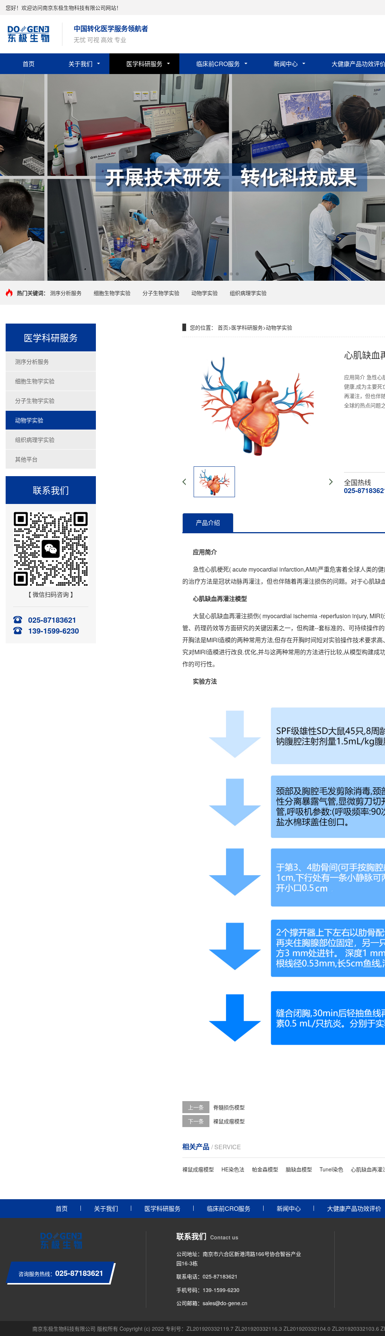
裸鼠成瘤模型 (229, 1121)
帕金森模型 (265, 1169)
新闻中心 (286, 63)
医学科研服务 (144, 63)
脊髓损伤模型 (229, 1107)
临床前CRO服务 (218, 63)
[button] (225, 273)
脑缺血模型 (299, 1169)
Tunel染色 (331, 1169)
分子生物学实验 (160, 293)
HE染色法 (232, 1169)
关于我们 (80, 63)
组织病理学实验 (248, 293)
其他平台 (26, 459)
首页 (29, 63)
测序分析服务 (66, 293)
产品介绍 (208, 522)
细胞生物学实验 (112, 293)
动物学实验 (204, 293)
